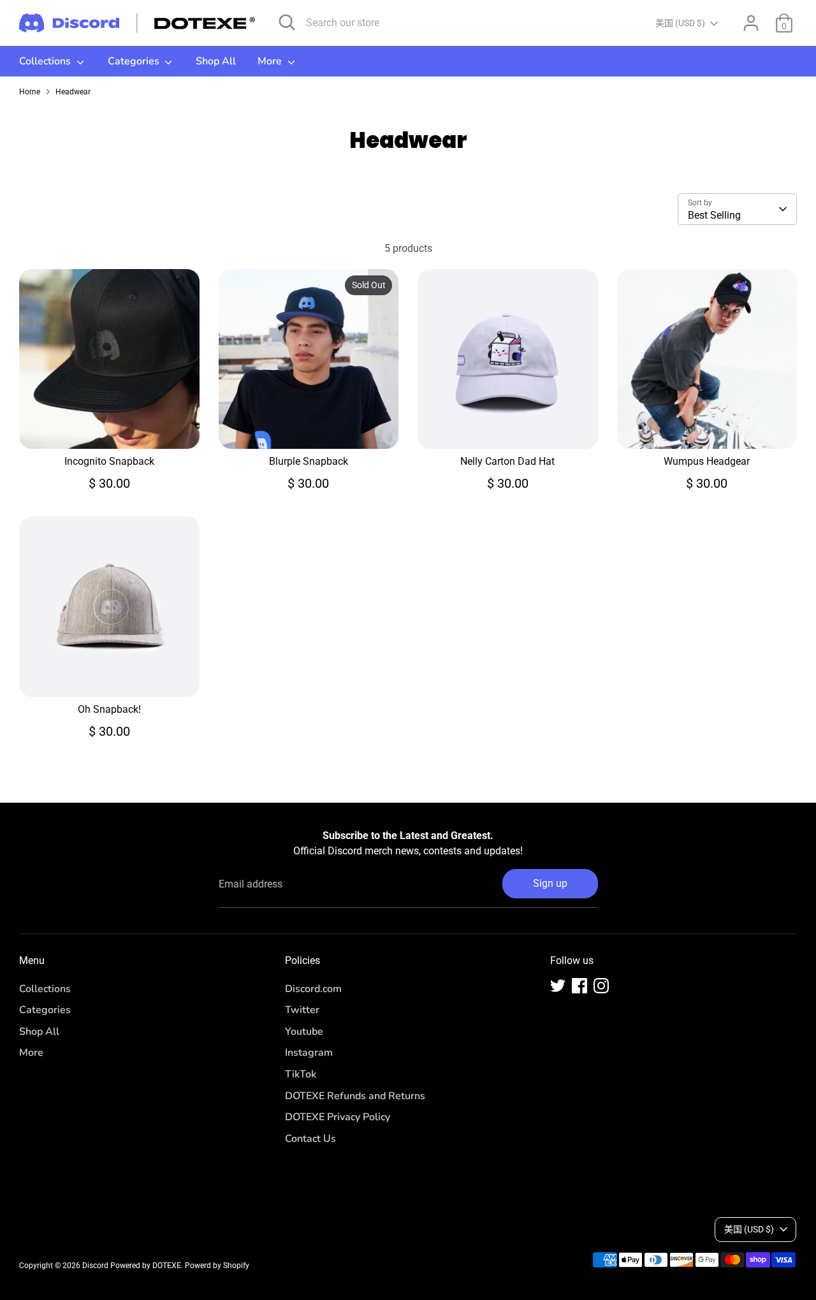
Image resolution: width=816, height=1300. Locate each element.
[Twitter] (557, 985)
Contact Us (310, 1139)
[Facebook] (579, 985)
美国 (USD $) (680, 23)
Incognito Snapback (109, 461)
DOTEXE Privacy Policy (337, 1117)
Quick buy (109, 427)
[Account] (751, 23)
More (271, 61)
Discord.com (313, 989)
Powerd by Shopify (217, 1265)
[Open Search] (287, 22)
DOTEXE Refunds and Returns (355, 1096)
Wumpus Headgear (707, 461)
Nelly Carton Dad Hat (507, 461)
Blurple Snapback (308, 461)
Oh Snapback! (109, 709)
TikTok (300, 1074)
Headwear (73, 91)
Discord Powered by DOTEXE (131, 1265)
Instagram (309, 1053)
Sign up (550, 883)
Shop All (216, 61)
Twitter (302, 1010)
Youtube (304, 1032)
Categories (135, 61)
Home (29, 91)
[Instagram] (601, 985)
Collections (46, 61)
